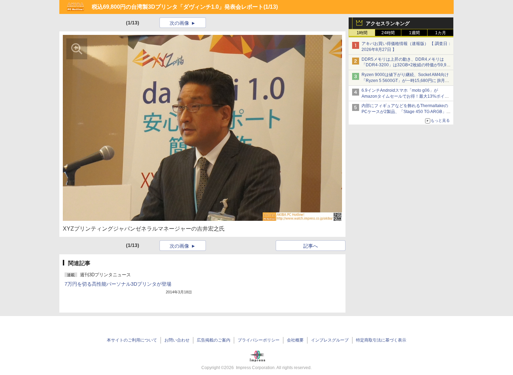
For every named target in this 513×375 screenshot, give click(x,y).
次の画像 (179, 23)
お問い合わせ (176, 340)
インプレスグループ (330, 340)
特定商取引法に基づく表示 (381, 340)
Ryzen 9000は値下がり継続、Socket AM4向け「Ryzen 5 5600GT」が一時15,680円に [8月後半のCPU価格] (405, 80)
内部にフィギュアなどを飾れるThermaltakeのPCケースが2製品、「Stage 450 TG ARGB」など (406, 111)
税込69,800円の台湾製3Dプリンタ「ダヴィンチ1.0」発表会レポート (177, 7)
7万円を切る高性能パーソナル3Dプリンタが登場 (118, 284)
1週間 (414, 32)
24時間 (388, 32)
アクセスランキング (388, 23)
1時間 (362, 32)
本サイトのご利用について (132, 340)
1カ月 (440, 32)
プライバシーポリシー (259, 340)
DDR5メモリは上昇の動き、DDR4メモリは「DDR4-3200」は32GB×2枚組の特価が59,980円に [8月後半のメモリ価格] (406, 65)
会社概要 (295, 340)
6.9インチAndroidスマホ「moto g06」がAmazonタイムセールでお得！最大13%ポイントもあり (405, 96)
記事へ (310, 246)
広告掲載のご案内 (213, 340)
